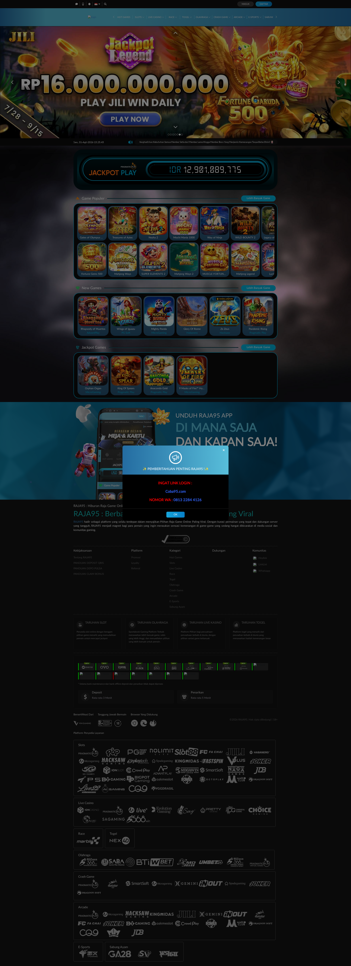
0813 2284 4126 (187, 500)
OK (175, 514)
